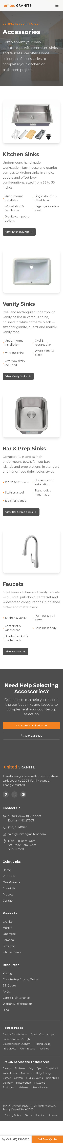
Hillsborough (23, 1082)
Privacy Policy (13, 1115)
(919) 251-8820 (33, 735)
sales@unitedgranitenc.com (27, 834)
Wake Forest (10, 1073)
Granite (8, 921)
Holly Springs (43, 1073)
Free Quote (9, 1048)
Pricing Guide (42, 1043)
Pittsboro (39, 1082)
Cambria (8, 940)
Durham (20, 1068)
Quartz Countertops (42, 1034)
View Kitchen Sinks (17, 231)
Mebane (23, 1087)
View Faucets (13, 651)
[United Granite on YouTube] (23, 794)
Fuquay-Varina (34, 1078)
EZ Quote (9, 985)
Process (8, 894)
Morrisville (27, 1073)
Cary (30, 1068)
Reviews (44, 1048)
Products (9, 876)
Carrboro (8, 1082)
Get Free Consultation (29, 725)
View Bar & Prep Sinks (19, 512)
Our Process (27, 1048)
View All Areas (40, 1087)
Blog (6, 1010)
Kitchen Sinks (12, 952)
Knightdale (52, 1078)
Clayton (18, 1078)
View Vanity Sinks (16, 376)
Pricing (7, 973)
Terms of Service (35, 1115)
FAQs (6, 991)
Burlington (9, 1087)
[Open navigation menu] (57, 5)
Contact (8, 900)
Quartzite (9, 934)
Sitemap (53, 1115)
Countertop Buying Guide (20, 979)
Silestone (9, 946)
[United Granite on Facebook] (6, 794)
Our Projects (11, 882)
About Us (9, 888)
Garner (7, 1078)
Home (7, 870)
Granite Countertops (15, 1034)
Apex (40, 1068)
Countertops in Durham (17, 1043)
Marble (7, 927)
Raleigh (7, 1068)
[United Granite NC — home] (18, 5)
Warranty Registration (17, 1003)
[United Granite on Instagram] (14, 794)
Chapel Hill (52, 1068)
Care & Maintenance (16, 997)
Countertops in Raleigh (16, 1039)
